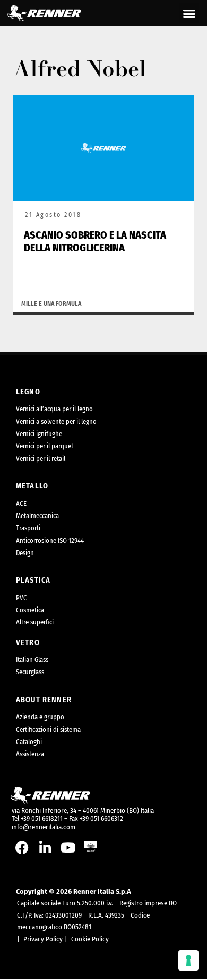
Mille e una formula (51, 303)
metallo (32, 486)
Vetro (28, 642)
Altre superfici (35, 622)
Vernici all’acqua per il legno (54, 409)
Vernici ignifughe (39, 434)
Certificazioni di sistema (48, 729)
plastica (33, 580)
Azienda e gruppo (40, 717)
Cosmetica (30, 610)
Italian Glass (32, 660)
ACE (21, 503)
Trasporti (28, 528)
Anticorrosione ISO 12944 (50, 541)
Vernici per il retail (40, 459)
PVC (21, 598)
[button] (189, 13)
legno (28, 391)
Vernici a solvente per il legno (56, 421)
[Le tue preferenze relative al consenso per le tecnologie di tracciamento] (188, 960)
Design (25, 553)
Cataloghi (29, 742)
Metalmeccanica (37, 516)
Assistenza (30, 754)
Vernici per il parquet (44, 446)
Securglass (30, 672)
